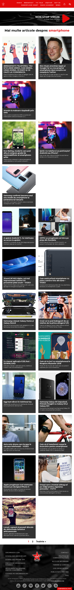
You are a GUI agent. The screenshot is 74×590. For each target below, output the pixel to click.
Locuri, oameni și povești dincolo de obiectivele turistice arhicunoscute (18, 529)
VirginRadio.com (12, 552)
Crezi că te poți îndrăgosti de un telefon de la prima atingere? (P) (54, 322)
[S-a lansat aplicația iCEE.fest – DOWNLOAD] (19, 345)
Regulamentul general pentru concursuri (15, 569)
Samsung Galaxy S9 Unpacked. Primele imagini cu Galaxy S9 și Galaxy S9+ (54, 404)
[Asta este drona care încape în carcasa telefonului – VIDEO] (19, 428)
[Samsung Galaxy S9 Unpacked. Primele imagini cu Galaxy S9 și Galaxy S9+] (55, 385)
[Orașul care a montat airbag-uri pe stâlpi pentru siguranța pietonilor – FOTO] (55, 468)
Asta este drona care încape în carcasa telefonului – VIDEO (17, 445)
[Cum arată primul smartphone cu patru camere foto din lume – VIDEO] (55, 262)
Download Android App (15, 556)
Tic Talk (39, 2)
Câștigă (48, 2)
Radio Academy (47, 5)
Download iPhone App (15, 560)
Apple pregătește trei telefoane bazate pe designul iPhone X (18, 486)
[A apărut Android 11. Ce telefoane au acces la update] (19, 222)
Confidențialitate (64, 588)
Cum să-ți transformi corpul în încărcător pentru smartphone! (54, 445)
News (58, 5)
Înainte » (41, 541)
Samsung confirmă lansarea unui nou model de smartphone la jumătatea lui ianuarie (18, 198)
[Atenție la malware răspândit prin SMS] (19, 94)
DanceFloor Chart (29, 5)
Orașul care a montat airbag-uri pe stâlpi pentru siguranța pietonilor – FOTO (54, 487)
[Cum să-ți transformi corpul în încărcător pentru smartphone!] (55, 428)
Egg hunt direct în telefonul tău (18, 402)
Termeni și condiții (61, 565)
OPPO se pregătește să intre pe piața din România (54, 239)
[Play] (16, 4)
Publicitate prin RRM (60, 572)
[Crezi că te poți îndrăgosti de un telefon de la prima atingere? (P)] (55, 305)
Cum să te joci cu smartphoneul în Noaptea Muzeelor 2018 (55, 362)
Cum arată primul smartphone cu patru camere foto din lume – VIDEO (54, 280)
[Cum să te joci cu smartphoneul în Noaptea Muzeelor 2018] (55, 345)
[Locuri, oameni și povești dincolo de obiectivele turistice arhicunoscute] (19, 511)
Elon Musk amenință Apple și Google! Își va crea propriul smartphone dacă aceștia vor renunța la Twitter (53, 69)
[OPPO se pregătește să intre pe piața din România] (55, 222)
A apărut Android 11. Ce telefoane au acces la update (19, 239)
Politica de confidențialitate (61, 557)
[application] (17, 3)
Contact (65, 552)
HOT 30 (57, 2)
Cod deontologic (61, 568)
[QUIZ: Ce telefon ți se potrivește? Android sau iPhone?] (55, 135)
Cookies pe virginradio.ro (16, 574)
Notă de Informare (60, 561)
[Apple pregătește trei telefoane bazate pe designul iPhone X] (19, 468)
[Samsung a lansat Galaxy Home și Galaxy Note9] (19, 305)
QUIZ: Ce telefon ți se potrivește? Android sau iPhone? (55, 152)
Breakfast (29, 2)
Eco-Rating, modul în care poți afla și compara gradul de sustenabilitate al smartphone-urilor (17, 154)
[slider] (19, 4)
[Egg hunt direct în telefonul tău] (19, 385)
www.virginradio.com (57, 581)
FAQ (67, 575)
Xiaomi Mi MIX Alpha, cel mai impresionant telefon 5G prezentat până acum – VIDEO (17, 280)
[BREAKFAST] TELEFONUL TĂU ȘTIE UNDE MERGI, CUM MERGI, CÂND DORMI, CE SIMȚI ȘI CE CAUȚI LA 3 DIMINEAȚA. (18, 69)
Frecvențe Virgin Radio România (15, 564)
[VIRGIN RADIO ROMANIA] (3, 4)
